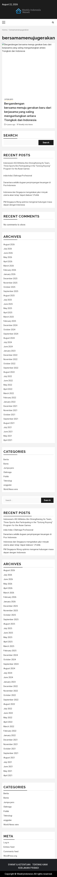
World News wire (10, 489)
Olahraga (7, 472)
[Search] (53, 22)
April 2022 (7, 389)
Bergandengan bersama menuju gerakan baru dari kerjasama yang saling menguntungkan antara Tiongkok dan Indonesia (27, 112)
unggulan (7, 485)
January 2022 (9, 402)
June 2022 (8, 381)
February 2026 (9, 270)
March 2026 (8, 266)
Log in (6, 842)
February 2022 (9, 398)
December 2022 (10, 355)
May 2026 (7, 257)
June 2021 (8, 432)
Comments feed (10, 851)
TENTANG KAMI (40, 864)
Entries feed (8, 847)
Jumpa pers (8, 99)
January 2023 (9, 351)
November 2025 (10, 283)
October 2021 (9, 415)
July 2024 (7, 342)
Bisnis (6, 464)
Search (10, 135)
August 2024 (9, 338)
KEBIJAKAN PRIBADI (28, 868)
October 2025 (9, 287)
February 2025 (9, 321)
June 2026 (8, 253)
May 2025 (7, 308)
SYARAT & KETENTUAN (19, 864)
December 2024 (10, 325)
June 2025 (8, 304)
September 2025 (10, 291)
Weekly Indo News (26, 125)
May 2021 (7, 436)
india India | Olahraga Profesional (17, 176)
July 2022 (7, 376)
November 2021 (10, 410)
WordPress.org (10, 856)
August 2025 (9, 295)
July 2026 (7, 249)
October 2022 (9, 363)
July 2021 (7, 427)
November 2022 (10, 359)
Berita (6, 459)
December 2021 (10, 406)
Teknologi (7, 481)
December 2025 (10, 278)
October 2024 (9, 329)
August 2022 (9, 372)
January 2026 (9, 274)
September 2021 (10, 419)
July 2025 (7, 300)
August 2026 (9, 244)
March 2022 (8, 393)
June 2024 (8, 346)
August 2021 (9, 423)
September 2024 (10, 334)
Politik (6, 476)
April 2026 (7, 261)
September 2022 (10, 368)
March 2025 (8, 317)
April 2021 (7, 440)
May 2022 (7, 385)
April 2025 (7, 312)
